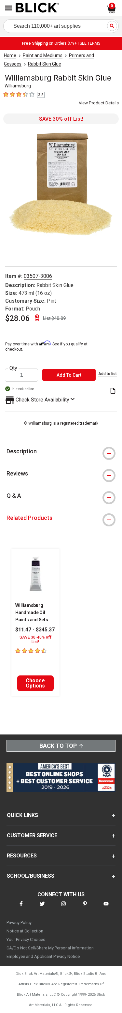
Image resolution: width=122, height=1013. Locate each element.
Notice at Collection (25, 931)
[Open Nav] (8, 8)
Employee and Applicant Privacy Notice (43, 956)
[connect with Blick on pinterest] (84, 908)
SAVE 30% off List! (61, 119)
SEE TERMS (90, 43)
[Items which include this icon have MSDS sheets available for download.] (113, 391)
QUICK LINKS (22, 815)
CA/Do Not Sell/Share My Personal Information (50, 947)
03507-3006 (38, 276)
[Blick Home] (37, 8)
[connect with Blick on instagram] (63, 908)
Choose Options (35, 683)
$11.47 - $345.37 (35, 630)
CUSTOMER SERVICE (32, 835)
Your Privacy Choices (26, 939)
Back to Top (58, 745)
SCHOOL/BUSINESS (30, 876)
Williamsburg (18, 85)
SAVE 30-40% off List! (35, 639)
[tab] (61, 451)
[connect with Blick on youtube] (106, 908)
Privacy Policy (19, 922)
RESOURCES (22, 856)
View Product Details (99, 102)
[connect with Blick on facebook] (21, 908)
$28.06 (17, 318)
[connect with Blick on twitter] (42, 908)
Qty (13, 368)
